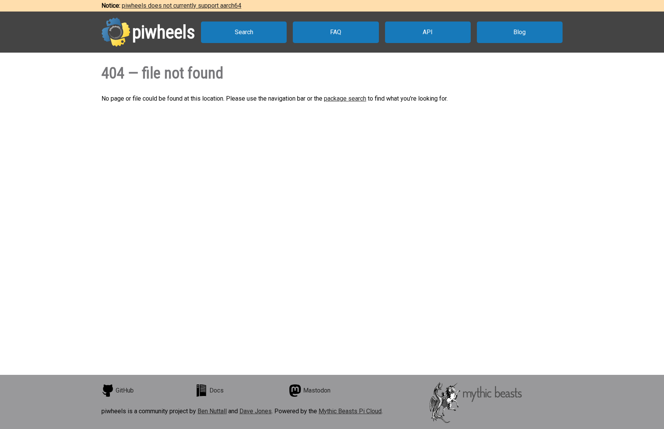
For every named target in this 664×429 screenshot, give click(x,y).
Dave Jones (255, 411)
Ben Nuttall (212, 411)
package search (345, 98)
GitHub (125, 390)
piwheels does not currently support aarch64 (181, 5)
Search (244, 32)
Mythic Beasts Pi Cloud (350, 411)
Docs (216, 390)
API (428, 32)
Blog (519, 32)
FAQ (335, 32)
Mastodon (316, 390)
